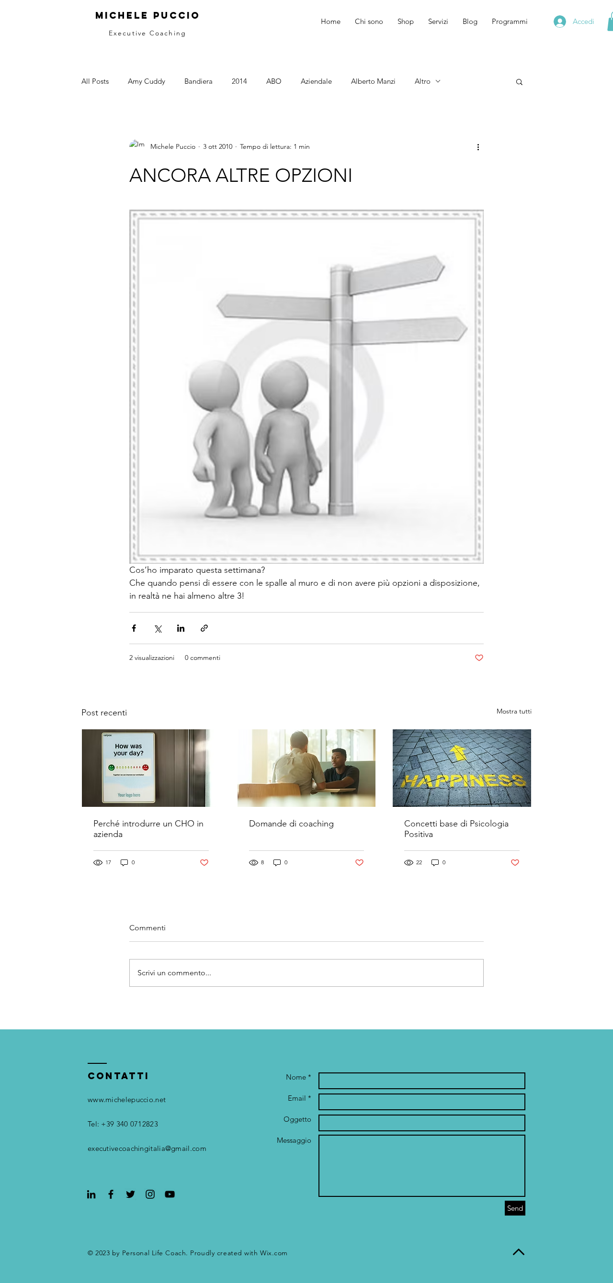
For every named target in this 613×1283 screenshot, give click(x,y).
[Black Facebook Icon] (111, 1194)
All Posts (95, 81)
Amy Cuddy (146, 81)
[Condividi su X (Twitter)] (157, 628)
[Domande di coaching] (307, 768)
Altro (423, 81)
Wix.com (274, 1253)
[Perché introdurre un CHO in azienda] (151, 768)
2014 (239, 81)
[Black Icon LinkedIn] (91, 1194)
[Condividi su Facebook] (133, 628)
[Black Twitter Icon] (130, 1194)
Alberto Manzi (373, 81)
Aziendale (316, 81)
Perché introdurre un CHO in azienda (148, 828)
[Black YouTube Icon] (170, 1194)
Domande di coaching (291, 823)
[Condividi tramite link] (204, 628)
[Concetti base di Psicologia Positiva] (462, 768)
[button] (519, 81)
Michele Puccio (147, 15)
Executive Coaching (147, 33)
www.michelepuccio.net (127, 1099)
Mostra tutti (514, 711)
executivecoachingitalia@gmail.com (147, 1148)
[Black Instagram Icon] (150, 1194)
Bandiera (198, 81)
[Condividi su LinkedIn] (180, 628)
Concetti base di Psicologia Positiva (456, 828)
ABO (274, 81)
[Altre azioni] (478, 147)
